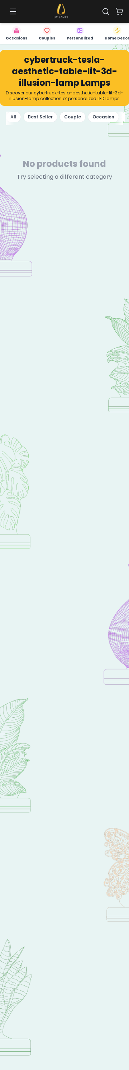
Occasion (103, 117)
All (13, 117)
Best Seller (40, 117)
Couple (72, 117)
